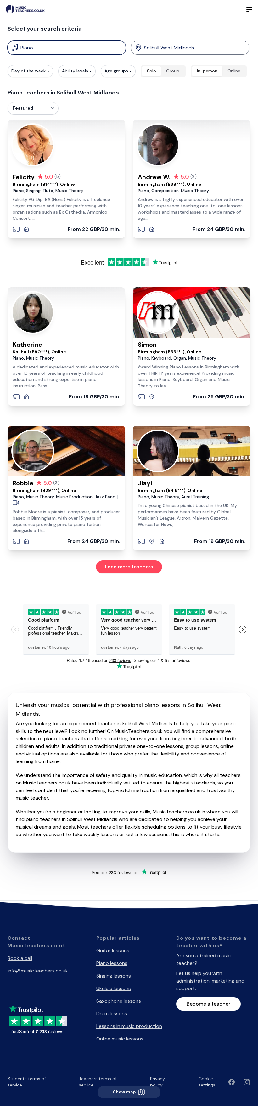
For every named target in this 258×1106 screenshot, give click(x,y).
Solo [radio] (151, 71)
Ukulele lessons (113, 988)
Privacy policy (157, 1082)
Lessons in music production (129, 1026)
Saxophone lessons (118, 1001)
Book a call (20, 958)
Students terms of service (27, 1082)
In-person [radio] (207, 71)
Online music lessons (119, 1038)
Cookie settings (207, 1082)
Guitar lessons (112, 950)
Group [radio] (172, 71)
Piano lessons (111, 963)
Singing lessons (113, 975)
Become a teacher (208, 1004)
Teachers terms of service (98, 1082)
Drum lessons (111, 1013)
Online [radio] (233, 71)
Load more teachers (129, 566)
